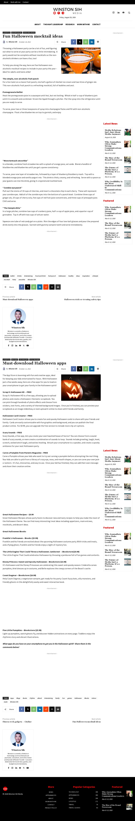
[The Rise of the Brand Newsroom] (127, 160)
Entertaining (17, 32)
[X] (79, 42)
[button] (129, 12)
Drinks (19, 276)
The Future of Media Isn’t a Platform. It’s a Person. (112, 171)
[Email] (52, 287)
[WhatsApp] (85, 42)
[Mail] (123, 12)
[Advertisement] (52, 138)
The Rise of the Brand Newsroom (113, 159)
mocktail (7, 280)
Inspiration (86, 276)
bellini (12, 276)
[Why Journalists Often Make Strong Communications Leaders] (127, 144)
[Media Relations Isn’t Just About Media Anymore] (127, 132)
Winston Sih (13, 42)
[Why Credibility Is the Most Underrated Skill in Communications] (127, 183)
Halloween (62, 276)
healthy (70, 276)
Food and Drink (29, 32)
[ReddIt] (46, 287)
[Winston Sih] (4, 42)
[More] (98, 42)
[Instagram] (113, 12)
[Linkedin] (118, 12)
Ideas (78, 276)
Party (14, 280)
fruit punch (52, 276)
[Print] (58, 287)
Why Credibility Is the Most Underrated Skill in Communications (113, 185)
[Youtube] (28, 345)
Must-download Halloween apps (18, 299)
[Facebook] (73, 42)
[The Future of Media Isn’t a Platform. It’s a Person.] (127, 169)
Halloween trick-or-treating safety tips (82, 299)
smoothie (21, 280)
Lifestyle (6, 32)
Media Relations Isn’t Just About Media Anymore (113, 132)
